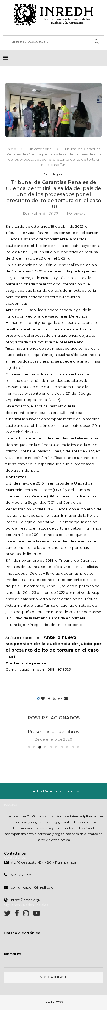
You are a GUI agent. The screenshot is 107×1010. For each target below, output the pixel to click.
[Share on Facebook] (49, 698)
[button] (13, 738)
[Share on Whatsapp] (60, 698)
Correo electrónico (22, 933)
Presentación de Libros (53, 731)
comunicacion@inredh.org (32, 887)
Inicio (11, 149)
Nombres (12, 954)
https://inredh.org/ (25, 900)
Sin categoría (40, 149)
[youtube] (36, 914)
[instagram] (28, 914)
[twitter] (9, 914)
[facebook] (19, 914)
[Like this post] (43, 698)
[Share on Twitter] (54, 698)
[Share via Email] (66, 698)
